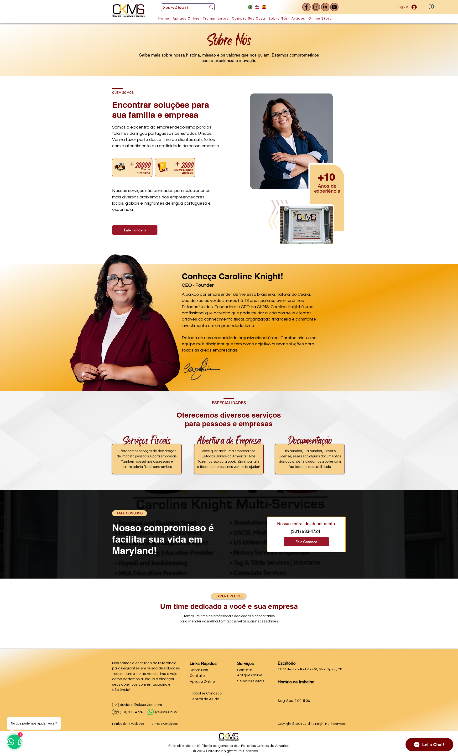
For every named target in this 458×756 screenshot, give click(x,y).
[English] (257, 7)
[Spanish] (263, 7)
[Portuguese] (250, 7)
